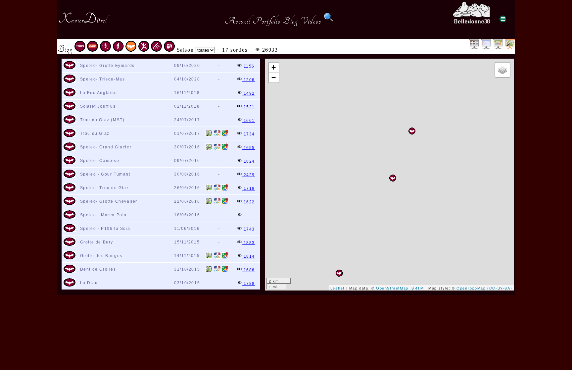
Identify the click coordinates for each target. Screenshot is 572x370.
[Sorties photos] (169, 50)
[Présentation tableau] (486, 47)
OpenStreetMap (392, 288)
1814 (248, 256)
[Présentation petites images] (474, 47)
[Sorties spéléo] (130, 50)
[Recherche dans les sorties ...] (328, 21)
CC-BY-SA (499, 288)
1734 (248, 134)
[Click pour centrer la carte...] (69, 68)
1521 (248, 107)
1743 (248, 229)
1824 (248, 161)
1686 (248, 270)
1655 (248, 147)
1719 (248, 188)
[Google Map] (225, 135)
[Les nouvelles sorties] (92, 50)
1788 (248, 283)
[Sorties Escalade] (143, 50)
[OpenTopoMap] (209, 135)
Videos (310, 21)
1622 (248, 202)
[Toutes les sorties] (79, 50)
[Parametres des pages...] (503, 19)
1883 (248, 242)
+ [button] (273, 67)
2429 (248, 175)
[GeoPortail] (217, 135)
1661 (248, 120)
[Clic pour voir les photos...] (239, 215)
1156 (248, 66)
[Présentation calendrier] (498, 47)
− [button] (273, 77)
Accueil (237, 21)
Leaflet (337, 288)
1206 (248, 80)
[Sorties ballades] (118, 50)
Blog (290, 21)
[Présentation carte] (510, 47)
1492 (248, 93)
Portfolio (266, 21)
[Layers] (502, 70)
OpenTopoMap (471, 288)
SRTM (417, 288)
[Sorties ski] (105, 50)
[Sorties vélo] (156, 50)
